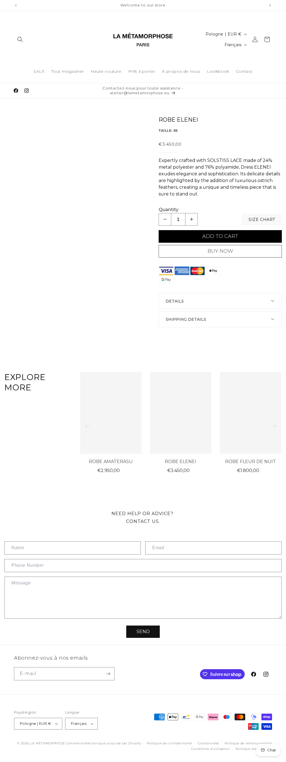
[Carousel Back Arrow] (88, 426)
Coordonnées (208, 743)
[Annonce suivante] (270, 5)
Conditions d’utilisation (210, 749)
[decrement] (165, 219)
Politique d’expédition (254, 749)
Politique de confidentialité (169, 743)
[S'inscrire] (108, 673)
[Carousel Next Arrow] (273, 426)
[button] (20, 39)
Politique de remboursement (248, 743)
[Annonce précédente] (16, 5)
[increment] (191, 219)
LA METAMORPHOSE (48, 743)
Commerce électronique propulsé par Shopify (103, 743)
